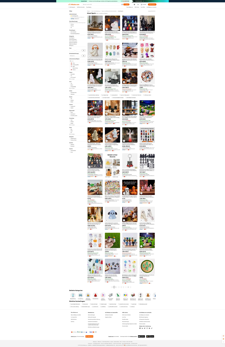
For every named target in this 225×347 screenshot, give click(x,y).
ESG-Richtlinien (74, 319)
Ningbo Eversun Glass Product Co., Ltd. (112, 228)
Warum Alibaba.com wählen (76, 314)
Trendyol (124, 341)
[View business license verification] (123, 345)
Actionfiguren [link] (120, 11)
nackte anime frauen (124, 306)
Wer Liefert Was (129, 341)
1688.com (99, 341)
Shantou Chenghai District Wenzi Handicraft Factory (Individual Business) (95, 121)
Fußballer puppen (104, 304)
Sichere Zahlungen (91, 314)
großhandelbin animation (113, 306)
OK (83, 50)
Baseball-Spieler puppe (86, 306)
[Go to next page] (130, 287)
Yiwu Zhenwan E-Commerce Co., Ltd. (146, 122)
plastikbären (104, 306)
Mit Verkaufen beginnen (143, 317)
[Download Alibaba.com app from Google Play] (150, 336)
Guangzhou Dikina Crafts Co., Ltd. (128, 123)
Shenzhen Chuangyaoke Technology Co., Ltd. (147, 175)
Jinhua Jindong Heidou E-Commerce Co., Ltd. (129, 175)
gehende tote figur (113, 304)
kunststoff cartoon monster (124, 304)
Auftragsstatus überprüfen (144, 319)
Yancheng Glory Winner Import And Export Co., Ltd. (129, 64)
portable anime (95, 306)
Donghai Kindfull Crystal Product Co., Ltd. (112, 149)
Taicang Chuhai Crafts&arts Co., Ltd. (94, 89)
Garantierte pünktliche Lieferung (94, 319)
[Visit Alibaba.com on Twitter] (144, 328)
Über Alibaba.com (74, 312)
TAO (120, 341)
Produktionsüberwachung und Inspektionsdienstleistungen (93, 324)
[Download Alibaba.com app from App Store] (141, 336)
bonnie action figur (94, 304)
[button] (122, 4)
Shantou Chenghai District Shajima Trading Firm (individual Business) (95, 203)
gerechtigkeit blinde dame (75, 304)
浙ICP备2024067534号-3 (142, 345)
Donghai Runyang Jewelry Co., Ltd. (146, 201)
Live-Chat (124, 317)
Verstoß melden (125, 326)
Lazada (111, 341)
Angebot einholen (108, 317)
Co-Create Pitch (74, 317)
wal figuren (133, 306)
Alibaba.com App (133, 336)
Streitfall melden (125, 319)
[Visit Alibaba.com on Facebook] (140, 328)
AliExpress (95, 341)
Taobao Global (116, 341)
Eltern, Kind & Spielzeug (95, 11)
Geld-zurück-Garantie (92, 317)
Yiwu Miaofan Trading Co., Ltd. (127, 90)
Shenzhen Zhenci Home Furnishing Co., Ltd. (112, 90)
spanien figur (134, 304)
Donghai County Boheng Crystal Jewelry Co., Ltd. (112, 122)
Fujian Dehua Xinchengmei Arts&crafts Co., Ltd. (147, 228)
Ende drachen (85, 304)
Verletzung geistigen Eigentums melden (129, 323)
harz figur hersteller (106, 97)
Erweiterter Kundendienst (92, 321)
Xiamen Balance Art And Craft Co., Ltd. (129, 229)
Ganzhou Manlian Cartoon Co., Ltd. (128, 148)
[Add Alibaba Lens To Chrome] (89, 336)
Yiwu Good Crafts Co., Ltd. (92, 228)
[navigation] (77, 149)
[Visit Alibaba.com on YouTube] (149, 328)
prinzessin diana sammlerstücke (94, 97)
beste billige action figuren (131, 97)
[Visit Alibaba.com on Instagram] (147, 328)
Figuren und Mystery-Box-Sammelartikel (109, 11)
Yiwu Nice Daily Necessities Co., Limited (95, 148)
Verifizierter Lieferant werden (144, 321)
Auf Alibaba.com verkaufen (144, 314)
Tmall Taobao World (105, 341)
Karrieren (72, 321)
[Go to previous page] (112, 287)
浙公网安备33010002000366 (131, 345)
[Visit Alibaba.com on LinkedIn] (142, 328)
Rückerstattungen (125, 321)
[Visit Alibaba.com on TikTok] (151, 328)
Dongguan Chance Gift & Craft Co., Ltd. (147, 148)
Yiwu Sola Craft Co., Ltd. (144, 90)
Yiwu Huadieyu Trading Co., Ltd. (128, 37)
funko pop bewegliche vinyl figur (118, 97)
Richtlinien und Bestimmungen (93, 327)
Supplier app (110, 336)
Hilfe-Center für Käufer (126, 314)
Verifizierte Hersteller (109, 314)
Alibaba (88, 11)
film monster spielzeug (75, 306)
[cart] (138, 4)
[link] (223, 335)
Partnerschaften (142, 323)
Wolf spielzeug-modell (143, 304)
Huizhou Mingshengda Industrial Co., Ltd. (95, 36)
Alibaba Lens (73, 336)
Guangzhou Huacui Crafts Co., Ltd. (146, 64)
